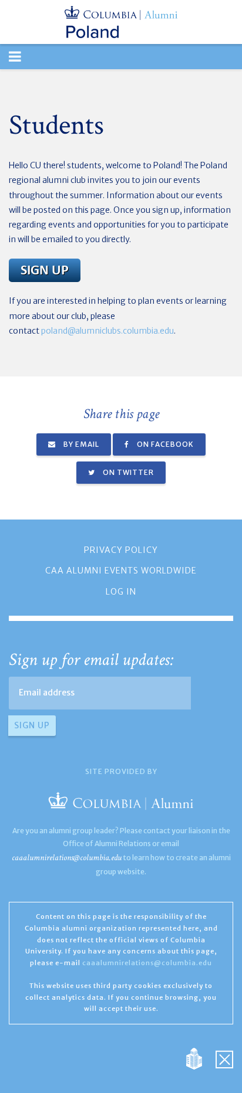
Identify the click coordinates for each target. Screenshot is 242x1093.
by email (80, 444)
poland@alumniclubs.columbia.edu (107, 330)
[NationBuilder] (200, 1058)
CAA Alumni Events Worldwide (121, 570)
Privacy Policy (121, 550)
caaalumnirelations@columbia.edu (67, 857)
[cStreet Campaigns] (224, 1058)
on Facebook (164, 444)
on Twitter (127, 472)
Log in (121, 591)
